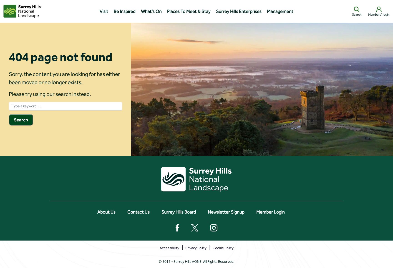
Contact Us (138, 212)
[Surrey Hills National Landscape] (22, 11)
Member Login (270, 212)
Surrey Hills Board (178, 212)
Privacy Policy (196, 248)
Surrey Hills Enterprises (239, 11)
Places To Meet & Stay (189, 11)
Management (280, 11)
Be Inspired (125, 11)
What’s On (151, 11)
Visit (104, 11)
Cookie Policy (223, 248)
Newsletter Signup (226, 212)
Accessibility (169, 248)
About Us (106, 212)
